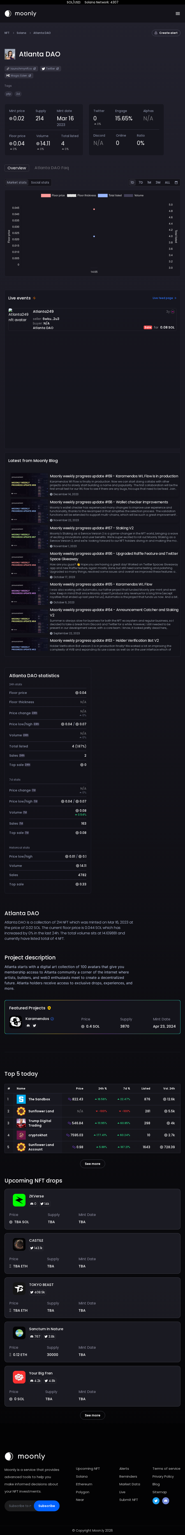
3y (168, 311)
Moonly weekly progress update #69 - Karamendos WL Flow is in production (114, 476)
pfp (8, 94)
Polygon (82, 1492)
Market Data (129, 1484)
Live (122, 1492)
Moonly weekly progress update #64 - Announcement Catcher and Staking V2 (114, 612)
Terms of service (166, 1468)
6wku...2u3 (51, 319)
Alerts (124, 1468)
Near (80, 1499)
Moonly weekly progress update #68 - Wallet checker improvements (109, 502)
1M (149, 182)
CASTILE (36, 1240)
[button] (39, 54)
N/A (47, 323)
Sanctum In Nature (46, 1329)
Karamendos (37, 1018)
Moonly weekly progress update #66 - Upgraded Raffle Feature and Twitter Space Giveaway (114, 556)
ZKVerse (36, 1196)
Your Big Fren (41, 1373)
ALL (167, 182)
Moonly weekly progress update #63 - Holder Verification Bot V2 (104, 640)
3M (158, 182)
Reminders (128, 1476)
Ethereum (84, 1484)
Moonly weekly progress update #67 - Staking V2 (92, 528)
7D (141, 182)
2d (18, 94)
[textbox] (70, 977)
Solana (21, 33)
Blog (156, 1484)
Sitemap (160, 1492)
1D (132, 182)
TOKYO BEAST (41, 1284)
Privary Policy (163, 1476)
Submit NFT (128, 1499)
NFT (7, 33)
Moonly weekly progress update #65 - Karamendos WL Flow (101, 584)
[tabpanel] (92, 233)
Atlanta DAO (43, 328)
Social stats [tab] (40, 182)
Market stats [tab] (17, 182)
